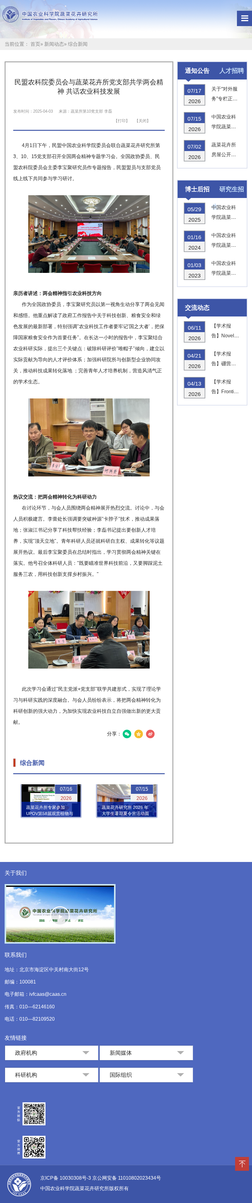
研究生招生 (228, 193)
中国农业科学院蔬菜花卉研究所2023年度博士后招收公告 (224, 269)
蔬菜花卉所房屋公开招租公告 (223, 151)
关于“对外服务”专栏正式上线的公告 (224, 95)
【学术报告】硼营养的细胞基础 (223, 360)
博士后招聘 (194, 193)
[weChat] (127, 734)
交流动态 (197, 307)
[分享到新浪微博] (150, 734)
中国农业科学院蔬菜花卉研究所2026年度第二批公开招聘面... (224, 123)
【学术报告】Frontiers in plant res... (226, 388)
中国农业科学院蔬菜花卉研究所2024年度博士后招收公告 (224, 241)
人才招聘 (231, 70)
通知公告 (197, 70)
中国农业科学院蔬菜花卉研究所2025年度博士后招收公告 (224, 213)
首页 (35, 44)
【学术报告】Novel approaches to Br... (224, 332)
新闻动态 (54, 44)
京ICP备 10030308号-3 (66, 1178)
